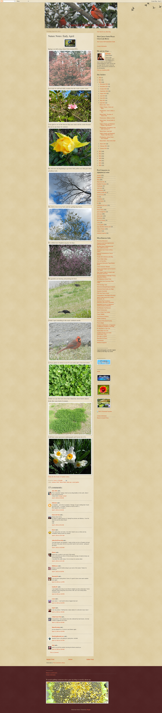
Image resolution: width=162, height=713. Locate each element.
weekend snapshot (101, 233)
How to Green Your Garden (103, 312)
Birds (58, 482)
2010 (100, 156)
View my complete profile (103, 70)
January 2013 (103, 148)
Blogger (88, 709)
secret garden (75, 482)
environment (100, 190)
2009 (100, 158)
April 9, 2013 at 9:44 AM (58, 510)
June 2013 (102, 98)
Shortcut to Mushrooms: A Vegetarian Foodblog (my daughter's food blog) (106, 325)
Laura (53, 598)
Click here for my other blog (104, 31)
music (98, 207)
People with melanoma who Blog (105, 256)
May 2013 (102, 100)
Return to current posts (51, 672)
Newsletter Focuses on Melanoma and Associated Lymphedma (105, 305)
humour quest (100, 201)
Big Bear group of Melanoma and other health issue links (105, 247)
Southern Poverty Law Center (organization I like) (104, 333)
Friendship (99, 199)
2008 (100, 160)
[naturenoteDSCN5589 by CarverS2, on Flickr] (70, 204)
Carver (109, 53)
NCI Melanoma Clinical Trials (104, 279)
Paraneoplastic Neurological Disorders (106, 295)
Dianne (54, 552)
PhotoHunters (100, 340)
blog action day (100, 181)
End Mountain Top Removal (104, 308)
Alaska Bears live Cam (102, 330)
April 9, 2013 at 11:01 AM (58, 561)
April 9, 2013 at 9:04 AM (58, 498)
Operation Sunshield (102, 291)
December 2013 (104, 84)
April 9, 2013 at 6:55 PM (58, 571)
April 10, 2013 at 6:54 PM (58, 603)
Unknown (54, 502)
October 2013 (103, 89)
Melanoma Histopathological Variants (106, 286)
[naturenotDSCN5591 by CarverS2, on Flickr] (70, 240)
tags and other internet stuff (104, 226)
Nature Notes (63, 482)
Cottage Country (62, 496)
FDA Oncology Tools (102, 284)
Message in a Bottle (102, 336)
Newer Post (50, 659)
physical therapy (101, 220)
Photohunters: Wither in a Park (107, 118)
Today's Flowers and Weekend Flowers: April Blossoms (107, 134)
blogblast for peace (101, 184)
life (97, 203)
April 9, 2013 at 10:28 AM (58, 547)
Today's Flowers (101, 229)
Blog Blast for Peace (102, 338)
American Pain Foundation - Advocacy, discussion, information (105, 301)
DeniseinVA (55, 576)
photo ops (69, 482)
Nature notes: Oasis (105, 104)
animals (54, 482)
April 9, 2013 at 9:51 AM (58, 525)
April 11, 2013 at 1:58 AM (58, 612)
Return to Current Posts (103, 418)
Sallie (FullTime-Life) (57, 540)
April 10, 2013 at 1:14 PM (58, 582)
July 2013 (102, 96)
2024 (100, 77)
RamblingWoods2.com (58, 636)
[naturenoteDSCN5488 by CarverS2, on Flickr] (70, 474)
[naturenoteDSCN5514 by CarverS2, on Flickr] (70, 435)
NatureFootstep (56, 627)
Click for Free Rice (101, 261)
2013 (100, 82)
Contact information (102, 415)
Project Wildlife (100, 314)
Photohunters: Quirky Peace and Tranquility (107, 138)
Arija (53, 645)
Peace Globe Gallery (102, 259)
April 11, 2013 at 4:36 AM (58, 622)
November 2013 (104, 86)
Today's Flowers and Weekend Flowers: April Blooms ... (107, 124)
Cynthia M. (55, 587)
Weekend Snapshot (102, 342)
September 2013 (104, 91)
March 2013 (103, 143)
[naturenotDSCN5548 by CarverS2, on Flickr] (70, 360)
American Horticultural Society (104, 320)
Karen (53, 530)
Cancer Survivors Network (103, 266)
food (98, 196)
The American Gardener (103, 316)
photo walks (100, 216)
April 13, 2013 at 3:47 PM (58, 640)
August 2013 (103, 93)
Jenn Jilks (54, 490)
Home (70, 659)
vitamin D (99, 231)
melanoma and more (102, 205)
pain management (101, 211)
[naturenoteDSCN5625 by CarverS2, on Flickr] (70, 166)
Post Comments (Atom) (59, 662)
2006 (100, 165)
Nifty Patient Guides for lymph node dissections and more (105, 273)
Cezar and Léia (56, 514)
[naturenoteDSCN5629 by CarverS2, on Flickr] (70, 86)
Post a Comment (54, 652)
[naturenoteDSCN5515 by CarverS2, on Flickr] (70, 396)
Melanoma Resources (102, 241)
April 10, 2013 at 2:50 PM (58, 594)
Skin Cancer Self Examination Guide (106, 41)
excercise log (100, 194)
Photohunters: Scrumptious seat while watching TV (108, 128)
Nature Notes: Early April (106, 131)
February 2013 (103, 146)
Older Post (90, 659)
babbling (99, 177)
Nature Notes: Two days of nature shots (106, 115)
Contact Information (102, 46)
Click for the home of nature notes (58, 477)
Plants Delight (100, 323)
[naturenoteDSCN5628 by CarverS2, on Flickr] (70, 122)
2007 (100, 163)
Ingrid (53, 607)
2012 (100, 151)
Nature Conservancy (102, 310)
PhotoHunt (99, 218)
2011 (100, 153)
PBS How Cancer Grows (103, 293)
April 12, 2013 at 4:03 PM (58, 631)
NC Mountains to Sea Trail (103, 328)
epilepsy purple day (101, 192)
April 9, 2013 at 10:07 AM (58, 535)
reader (98, 371)
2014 (100, 80)
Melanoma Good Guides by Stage (105, 289)
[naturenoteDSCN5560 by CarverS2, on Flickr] (70, 318)
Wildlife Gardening (101, 318)
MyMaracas (55, 566)
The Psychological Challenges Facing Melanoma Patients (106, 276)
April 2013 (102, 102)
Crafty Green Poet (56, 617)
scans (98, 222)
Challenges (99, 186)
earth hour (99, 188)
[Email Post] (66, 480)
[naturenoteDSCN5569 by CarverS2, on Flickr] (70, 276)
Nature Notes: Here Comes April (107, 140)
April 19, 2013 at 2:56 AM (58, 649)
